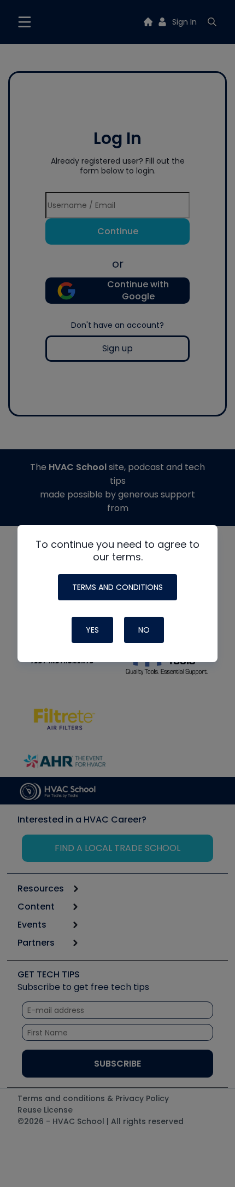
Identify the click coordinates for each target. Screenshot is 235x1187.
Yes (92, 629)
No (144, 629)
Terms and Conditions (117, 587)
